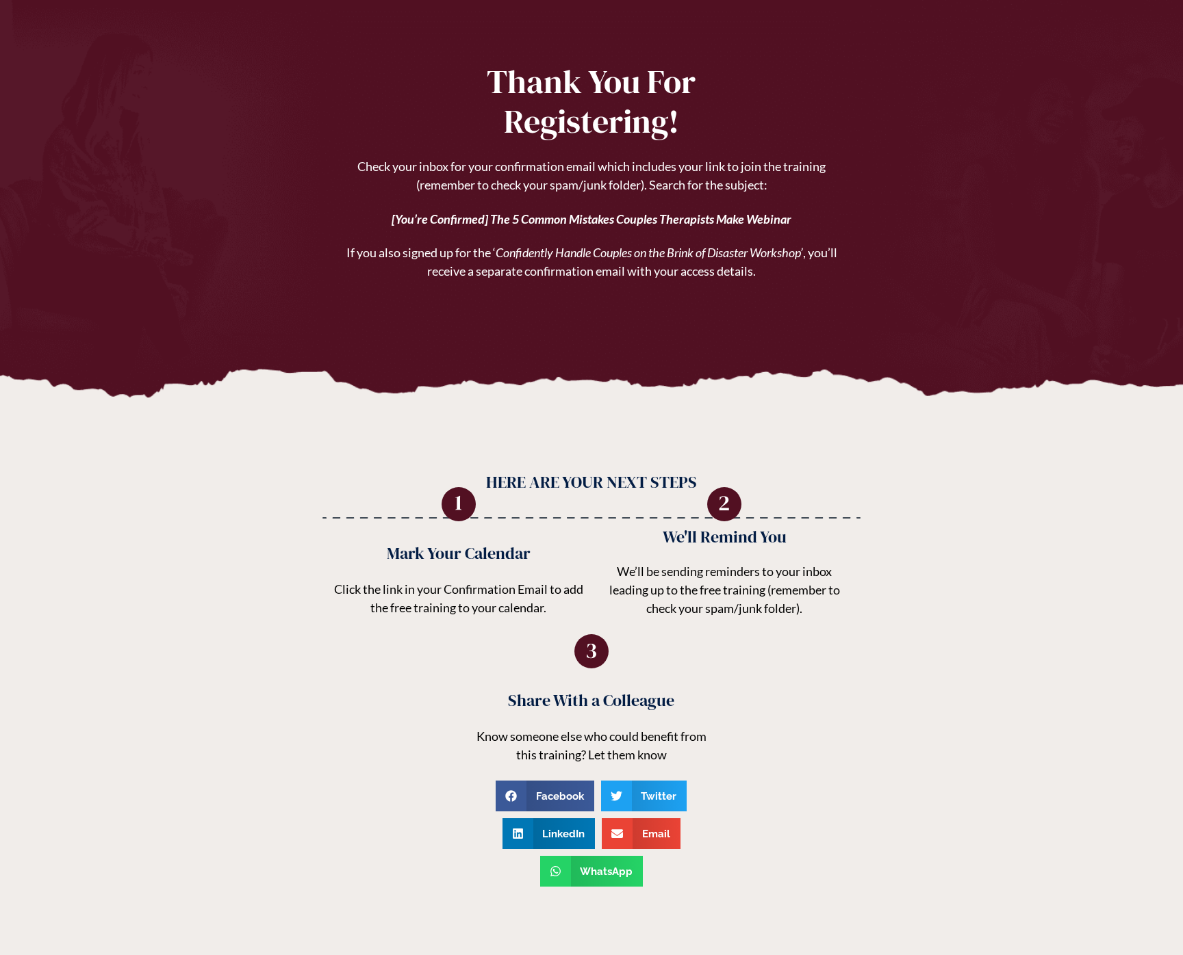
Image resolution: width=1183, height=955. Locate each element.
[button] (545, 796)
